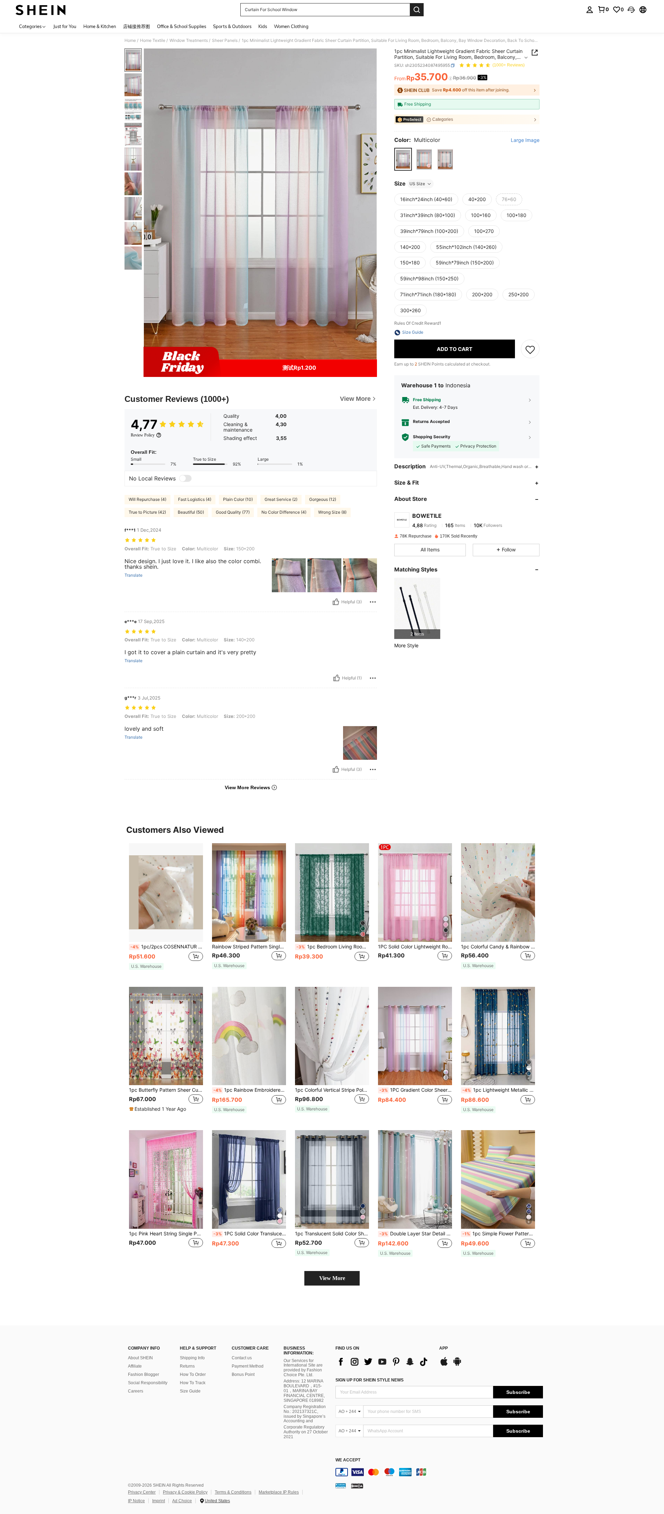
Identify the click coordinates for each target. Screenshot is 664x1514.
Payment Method (248, 1366)
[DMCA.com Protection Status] (357, 1485)
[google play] (457, 1364)
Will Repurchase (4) (147, 499)
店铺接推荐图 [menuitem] (136, 26)
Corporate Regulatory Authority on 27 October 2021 (306, 1432)
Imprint (158, 1500)
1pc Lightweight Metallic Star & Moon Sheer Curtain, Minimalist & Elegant (498, 1090)
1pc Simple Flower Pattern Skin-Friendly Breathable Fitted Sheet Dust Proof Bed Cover (498, 1233)
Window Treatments (188, 40)
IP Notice (136, 1500)
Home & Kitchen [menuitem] (99, 26)
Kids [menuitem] (262, 26)
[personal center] (589, 10)
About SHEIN (140, 1357)
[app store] (444, 1364)
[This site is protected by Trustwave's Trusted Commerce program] (340, 1485)
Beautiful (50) (191, 512)
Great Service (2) (281, 499)
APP (443, 1348)
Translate (133, 575)
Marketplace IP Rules (279, 1492)
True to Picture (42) (147, 512)
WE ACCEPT (347, 1460)
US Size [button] (417, 183)
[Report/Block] (373, 602)
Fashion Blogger (143, 1374)
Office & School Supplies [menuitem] (181, 26)
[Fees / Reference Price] (450, 78)
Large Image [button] (525, 140)
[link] (603, 9)
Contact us (242, 1357)
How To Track (192, 1382)
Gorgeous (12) (322, 499)
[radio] (403, 159)
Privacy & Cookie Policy (185, 1492)
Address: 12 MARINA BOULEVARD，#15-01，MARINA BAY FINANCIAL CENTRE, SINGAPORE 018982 (304, 1391)
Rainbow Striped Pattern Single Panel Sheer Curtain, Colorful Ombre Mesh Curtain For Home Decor (249, 946)
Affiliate (135, 1366)
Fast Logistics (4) (194, 499)
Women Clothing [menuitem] (291, 26)
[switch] (185, 478)
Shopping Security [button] (431, 437)
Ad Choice (182, 1500)
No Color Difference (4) (283, 512)
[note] (146, 966)
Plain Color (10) (238, 499)
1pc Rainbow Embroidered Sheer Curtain (249, 1090)
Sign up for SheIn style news (369, 1380)
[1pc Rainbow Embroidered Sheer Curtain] (249, 1036)
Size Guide (190, 1391)
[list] (383, 1362)
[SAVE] (530, 349)
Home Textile (152, 40)
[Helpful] (336, 602)
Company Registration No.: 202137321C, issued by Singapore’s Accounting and (305, 1414)
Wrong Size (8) (332, 512)
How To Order (193, 1374)
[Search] (417, 9)
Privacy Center (142, 1492)
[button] (631, 10)
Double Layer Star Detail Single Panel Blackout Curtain (415, 1233)
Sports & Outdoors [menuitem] (232, 26)
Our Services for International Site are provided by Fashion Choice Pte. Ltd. (303, 1368)
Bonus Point (243, 1374)
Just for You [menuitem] (64, 26)
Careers (135, 1391)
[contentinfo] (439, 1472)
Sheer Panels (225, 40)
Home (130, 40)
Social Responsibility (147, 1382)
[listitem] (417, 608)
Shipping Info (192, 1357)
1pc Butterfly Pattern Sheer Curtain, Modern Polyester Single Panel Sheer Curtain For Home (166, 1090)
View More (332, 1278)
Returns (187, 1366)
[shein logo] (41, 9)
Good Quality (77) (233, 512)
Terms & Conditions (233, 1492)
